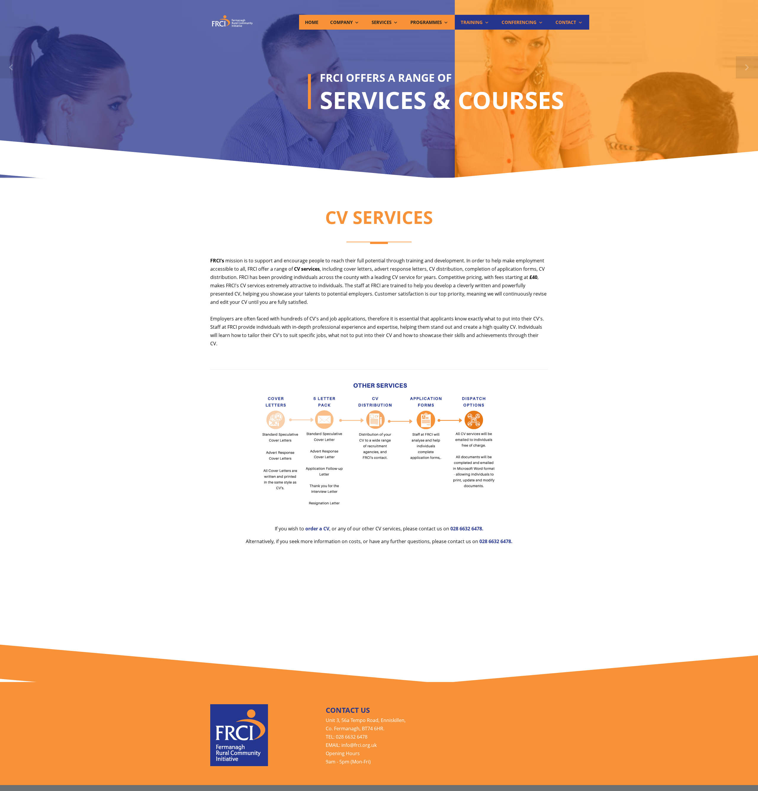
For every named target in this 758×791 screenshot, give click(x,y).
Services (382, 22)
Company (342, 22)
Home (311, 22)
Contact (566, 22)
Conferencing (520, 22)
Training (472, 22)
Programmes (426, 22)
